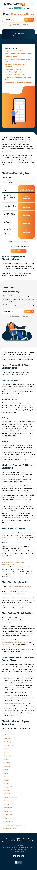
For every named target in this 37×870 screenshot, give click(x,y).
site (20, 551)
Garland (7, 762)
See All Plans (18, 251)
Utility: (5, 182)
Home (14, 33)
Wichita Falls (8, 821)
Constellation (21, 591)
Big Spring (7, 742)
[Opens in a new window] (18, 863)
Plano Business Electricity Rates (16, 75)
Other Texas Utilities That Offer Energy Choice (18, 79)
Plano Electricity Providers (14, 72)
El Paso (6, 752)
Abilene (6, 735)
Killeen (6, 780)
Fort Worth (8, 756)
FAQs (29, 839)
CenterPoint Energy (10, 695)
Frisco (6, 759)
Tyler (6, 818)
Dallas (6, 749)
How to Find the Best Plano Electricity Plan (17, 60)
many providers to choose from (19, 586)
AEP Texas (7, 678)
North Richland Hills (10, 797)
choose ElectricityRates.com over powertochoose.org (13, 563)
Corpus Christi (9, 745)
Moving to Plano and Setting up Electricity (15, 65)
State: (5, 178)
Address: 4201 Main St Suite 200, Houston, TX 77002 (19, 841)
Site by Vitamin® (18, 851)
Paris (6, 801)
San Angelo (8, 811)
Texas (18, 33)
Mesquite (7, 794)
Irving (6, 773)
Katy (5, 776)
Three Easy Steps (11, 56)
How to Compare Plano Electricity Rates (18, 53)
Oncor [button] (11, 182)
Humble (6, 769)
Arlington (7, 738)
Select (26, 198)
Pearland (7, 804)
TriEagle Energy (19, 594)
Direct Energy (6, 594)
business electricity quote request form (15, 642)
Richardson (8, 808)
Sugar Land (8, 814)
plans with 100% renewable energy (13, 431)
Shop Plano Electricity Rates (14, 51)
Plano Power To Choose (13, 69)
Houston (7, 766)
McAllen (7, 790)
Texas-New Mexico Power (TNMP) (15, 703)
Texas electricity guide (14, 518)
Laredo (6, 783)
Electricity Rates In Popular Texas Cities (18, 82)
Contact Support (11, 839)
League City (8, 787)
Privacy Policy (22, 839)
